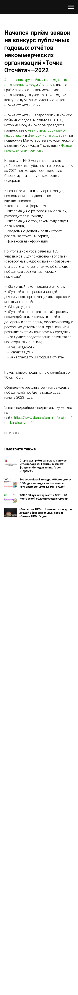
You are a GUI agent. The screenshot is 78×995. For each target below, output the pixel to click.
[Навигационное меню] (71, 7)
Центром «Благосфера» (47, 135)
